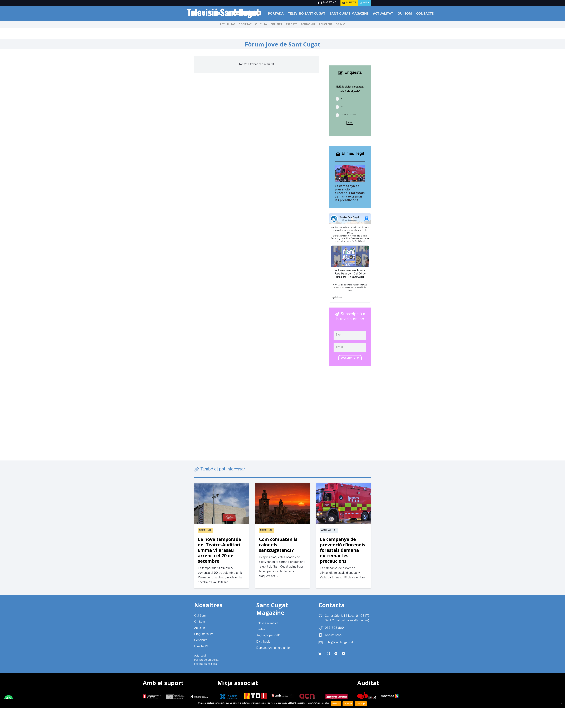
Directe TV (201, 646)
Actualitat (328, 530)
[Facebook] (336, 653)
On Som (199, 622)
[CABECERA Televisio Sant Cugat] (225, 13)
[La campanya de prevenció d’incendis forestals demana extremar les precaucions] (350, 167)
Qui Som (200, 616)
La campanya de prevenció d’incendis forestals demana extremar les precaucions (350, 193)
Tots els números (267, 623)
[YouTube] (343, 653)
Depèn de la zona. (348, 115)
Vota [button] (350, 123)
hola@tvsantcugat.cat (339, 642)
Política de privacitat (206, 660)
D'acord (336, 703)
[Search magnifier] (259, 13)
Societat (205, 530)
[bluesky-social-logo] (319, 653)
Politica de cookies (205, 664)
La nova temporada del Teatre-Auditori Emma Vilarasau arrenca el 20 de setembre (219, 550)
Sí (341, 99)
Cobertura (200, 640)
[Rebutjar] (561, 703)
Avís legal (200, 655)
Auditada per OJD (268, 635)
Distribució (263, 642)
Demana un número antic (273, 648)
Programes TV (203, 634)
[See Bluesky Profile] (366, 218)
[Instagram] (328, 653)
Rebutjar (348, 703)
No (342, 107)
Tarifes (260, 629)
